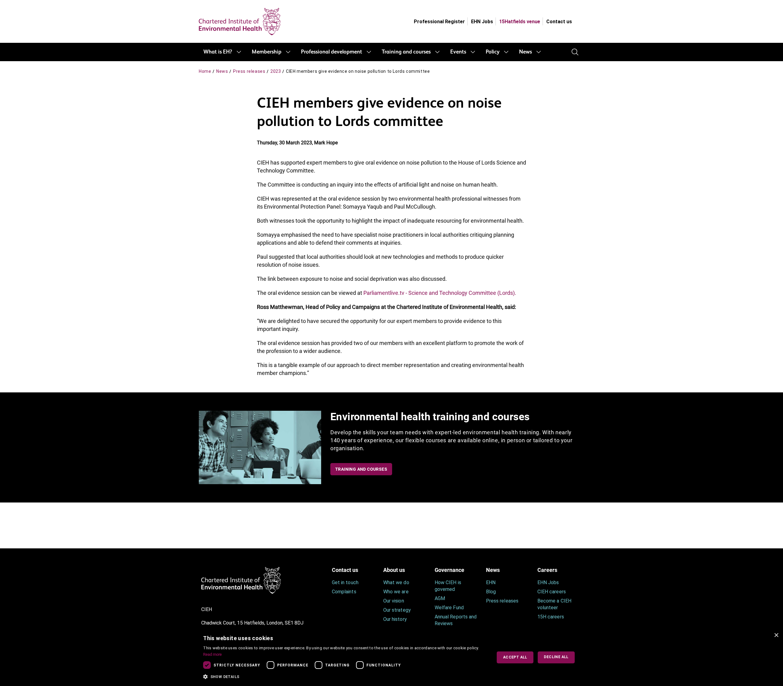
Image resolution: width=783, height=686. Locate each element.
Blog (491, 592)
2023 (275, 71)
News (525, 52)
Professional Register (439, 21)
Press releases (249, 71)
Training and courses (406, 52)
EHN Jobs (482, 21)
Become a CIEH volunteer (554, 604)
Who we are (396, 592)
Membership (266, 52)
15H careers (550, 617)
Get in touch (345, 582)
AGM (440, 598)
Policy (492, 52)
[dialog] (391, 657)
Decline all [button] (556, 657)
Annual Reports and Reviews (456, 620)
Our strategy (397, 610)
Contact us (559, 21)
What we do (396, 582)
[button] (343, 676)
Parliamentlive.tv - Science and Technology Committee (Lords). (439, 293)
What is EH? (217, 52)
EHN (490, 582)
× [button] (776, 635)
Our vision (393, 601)
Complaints (344, 592)
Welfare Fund (449, 607)
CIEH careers (551, 592)
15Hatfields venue (519, 21)
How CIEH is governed (448, 586)
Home (205, 71)
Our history (395, 619)
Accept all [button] (515, 657)
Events (458, 52)
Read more (212, 654)
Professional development (331, 52)
